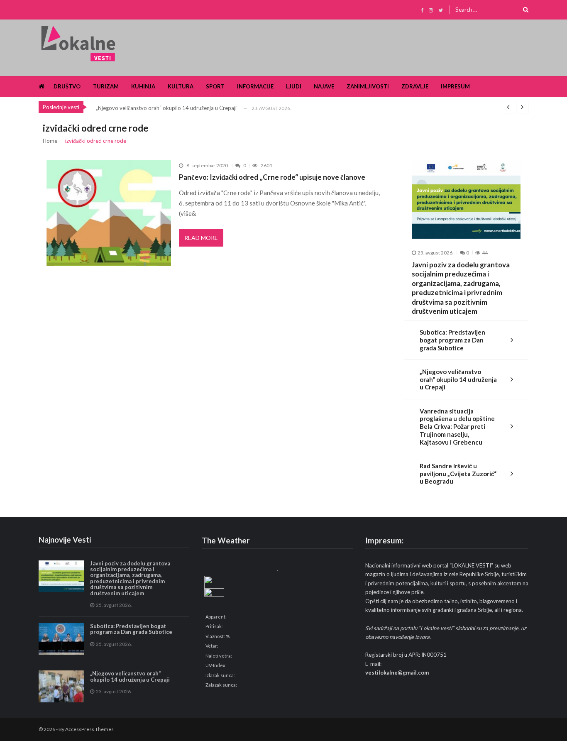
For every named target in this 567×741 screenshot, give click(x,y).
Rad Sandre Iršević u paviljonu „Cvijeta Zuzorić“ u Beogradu (458, 473)
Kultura (180, 86)
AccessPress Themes (89, 729)
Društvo (67, 86)
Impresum (455, 86)
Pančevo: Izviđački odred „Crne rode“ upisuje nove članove (272, 177)
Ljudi (293, 86)
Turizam (106, 86)
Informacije (255, 86)
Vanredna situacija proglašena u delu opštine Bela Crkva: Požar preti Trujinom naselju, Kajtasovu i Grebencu (457, 426)
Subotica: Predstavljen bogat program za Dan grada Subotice (452, 340)
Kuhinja (143, 86)
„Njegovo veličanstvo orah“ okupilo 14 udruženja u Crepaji (166, 108)
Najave (324, 86)
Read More (201, 237)
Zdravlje (414, 86)
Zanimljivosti (368, 86)
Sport (215, 86)
